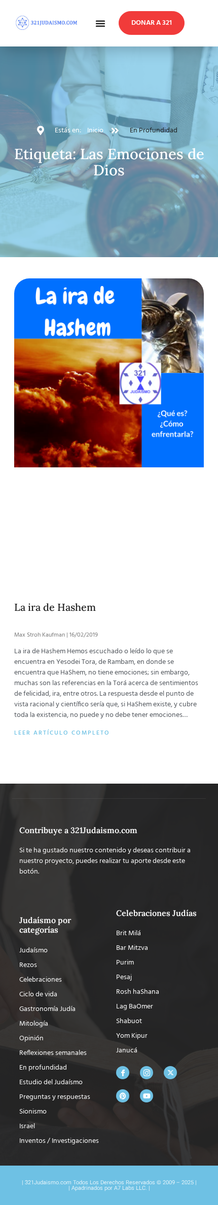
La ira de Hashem (55, 418)
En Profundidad (153, 130)
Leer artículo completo (62, 544)
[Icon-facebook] (122, 883)
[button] (100, 23)
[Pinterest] (122, 906)
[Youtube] (146, 906)
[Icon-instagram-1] (146, 883)
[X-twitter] (170, 883)
